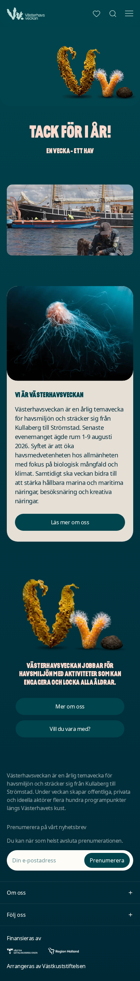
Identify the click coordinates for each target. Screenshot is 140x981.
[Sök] (113, 14)
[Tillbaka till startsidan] (26, 13)
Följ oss (16, 914)
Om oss (16, 892)
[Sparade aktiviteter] (96, 14)
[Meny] (129, 14)
